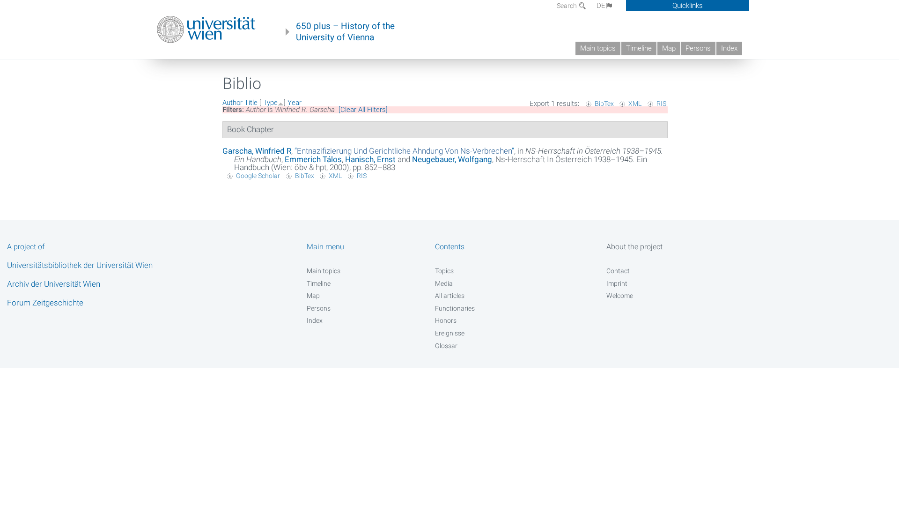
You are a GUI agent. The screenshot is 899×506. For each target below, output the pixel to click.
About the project (634, 246)
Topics (444, 271)
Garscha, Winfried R (256, 151)
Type (270, 102)
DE (601, 5)
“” (404, 151)
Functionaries (455, 308)
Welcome (619, 295)
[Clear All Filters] (363, 109)
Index (729, 48)
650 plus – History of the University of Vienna (345, 32)
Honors (446, 320)
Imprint (616, 283)
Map (669, 48)
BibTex (604, 103)
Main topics (598, 48)
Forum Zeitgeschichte (45, 302)
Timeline (639, 48)
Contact (618, 271)
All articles (449, 295)
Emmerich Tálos (313, 159)
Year (294, 102)
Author (232, 102)
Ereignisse (449, 333)
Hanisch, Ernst (370, 159)
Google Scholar (258, 175)
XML (634, 103)
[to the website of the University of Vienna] (206, 29)
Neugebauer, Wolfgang (452, 159)
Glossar (446, 346)
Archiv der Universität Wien (53, 284)
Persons (698, 48)
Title (251, 102)
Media (444, 283)
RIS (661, 103)
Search (567, 5)
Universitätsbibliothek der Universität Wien (80, 265)
